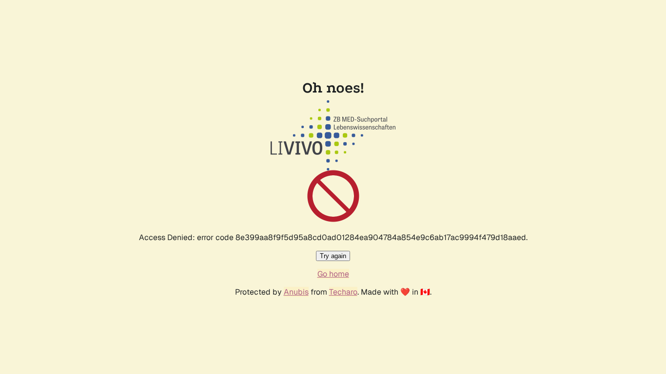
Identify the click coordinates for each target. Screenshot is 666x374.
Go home (333, 274)
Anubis (296, 292)
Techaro (343, 292)
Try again (333, 256)
